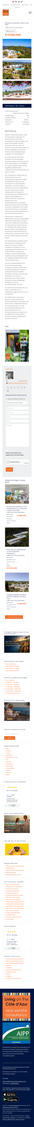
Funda (4, 1119)
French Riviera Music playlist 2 (15, 961)
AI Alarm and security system (14, 895)
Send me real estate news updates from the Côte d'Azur (15, 454)
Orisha (17, 1119)
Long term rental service (13, 899)
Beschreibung (9, 105)
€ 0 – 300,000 (10, 680)
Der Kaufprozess (11, 664)
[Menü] (29, 12)
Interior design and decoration (15, 904)
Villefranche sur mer (12, 757)
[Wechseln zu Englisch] (13, 2)
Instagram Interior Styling (13, 969)
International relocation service (15, 901)
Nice (7, 748)
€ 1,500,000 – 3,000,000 (13, 686)
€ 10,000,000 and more (13, 693)
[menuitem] (6, 4)
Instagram (9, 967)
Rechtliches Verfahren (12, 666)
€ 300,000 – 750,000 (12, 682)
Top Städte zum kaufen (13, 668)
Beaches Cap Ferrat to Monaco (15, 866)
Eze (7, 759)
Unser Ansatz (25, 4)
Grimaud (8, 772)
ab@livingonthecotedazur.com (17, 383)
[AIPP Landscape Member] (16, 1033)
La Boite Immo (11, 1119)
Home (27, 1115)
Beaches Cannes (11, 872)
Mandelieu (9, 755)
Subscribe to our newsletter (14, 886)
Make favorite (11, 31)
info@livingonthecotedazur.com (16, 1081)
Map (16, 105)
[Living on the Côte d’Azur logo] (14, 12)
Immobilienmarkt (15, 4)
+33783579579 (22, 381)
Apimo (28, 1117)
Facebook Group (11, 972)
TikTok (8, 974)
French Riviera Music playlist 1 (14, 959)
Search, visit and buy (12, 888)
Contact (21, 105)
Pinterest (8, 976)
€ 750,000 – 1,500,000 (12, 684)
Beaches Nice (10, 868)
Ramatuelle (9, 763)
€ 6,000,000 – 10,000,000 (13, 691)
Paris (7, 774)
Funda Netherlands (14, 1105)
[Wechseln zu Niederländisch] (18, 2)
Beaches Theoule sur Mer (13, 874)
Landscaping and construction (15, 906)
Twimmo (22, 1119)
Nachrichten (6, 4)
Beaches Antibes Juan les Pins (15, 870)
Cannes (8, 753)
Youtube (8, 965)
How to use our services (13, 884)
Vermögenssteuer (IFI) (12, 670)
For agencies (10, 919)
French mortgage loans (13, 912)
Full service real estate (12, 891)
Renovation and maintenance (15, 908)
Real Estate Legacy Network (10, 1107)
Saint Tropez (9, 766)
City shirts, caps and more (13, 917)
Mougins (8, 761)
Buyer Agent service (12, 893)
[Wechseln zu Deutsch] (16, 2)
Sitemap (13, 1117)
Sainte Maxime (10, 768)
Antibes (8, 750)
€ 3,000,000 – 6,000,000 (13, 689)
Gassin (8, 770)
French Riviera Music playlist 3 (15, 963)
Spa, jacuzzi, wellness (12, 910)
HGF (31, 4)
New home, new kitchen (13, 897)
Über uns (17, 7)
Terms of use (6, 1117)
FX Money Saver (10, 914)
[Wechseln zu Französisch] (21, 2)
